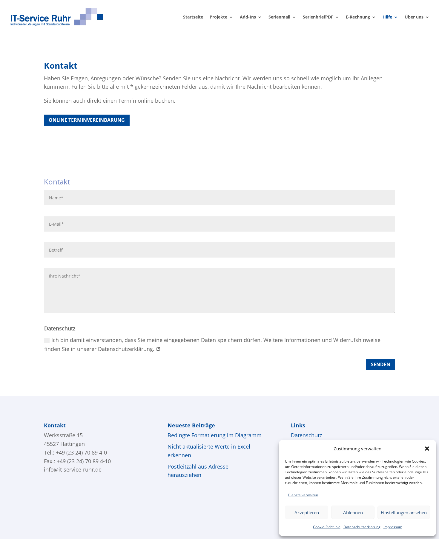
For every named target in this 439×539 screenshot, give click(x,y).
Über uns (414, 17)
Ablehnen (353, 512)
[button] (427, 449)
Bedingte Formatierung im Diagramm (215, 435)
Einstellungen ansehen (404, 512)
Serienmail (279, 17)
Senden (380, 364)
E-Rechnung (358, 17)
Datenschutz (306, 435)
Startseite (193, 17)
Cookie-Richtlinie (326, 526)
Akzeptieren (306, 512)
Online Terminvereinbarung (87, 120)
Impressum (392, 526)
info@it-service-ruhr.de (73, 469)
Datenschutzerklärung (361, 526)
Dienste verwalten (303, 495)
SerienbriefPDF (318, 17)
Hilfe (387, 17)
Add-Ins (248, 17)
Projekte (218, 17)
